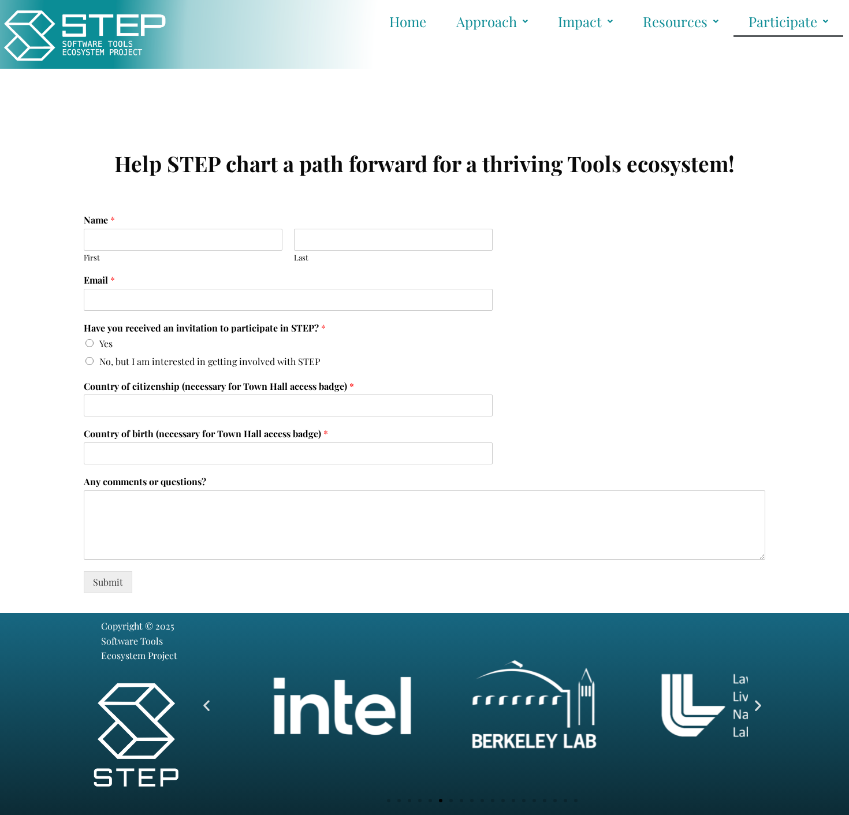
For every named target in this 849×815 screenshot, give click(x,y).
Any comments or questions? (145, 481)
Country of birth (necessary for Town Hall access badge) (206, 434)
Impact (580, 21)
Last (301, 257)
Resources (675, 21)
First (92, 257)
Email (99, 280)
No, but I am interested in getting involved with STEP (209, 361)
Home (407, 21)
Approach (486, 21)
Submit (108, 582)
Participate (783, 21)
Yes (106, 343)
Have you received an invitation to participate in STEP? (205, 328)
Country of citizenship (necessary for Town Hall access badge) (219, 386)
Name (99, 220)
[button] (206, 705)
